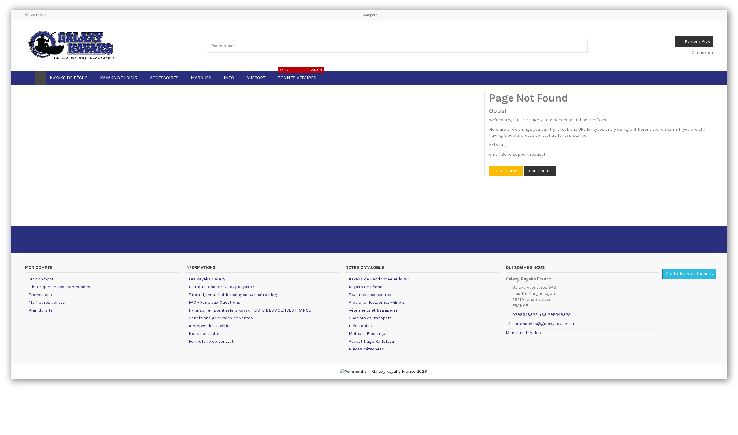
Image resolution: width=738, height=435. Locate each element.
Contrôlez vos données (689, 273)
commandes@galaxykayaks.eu (543, 323)
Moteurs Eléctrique (368, 333)
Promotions (40, 294)
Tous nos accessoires (370, 294)
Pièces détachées (366, 349)
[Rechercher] (581, 46)
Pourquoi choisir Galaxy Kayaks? (221, 286)
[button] (231, 78)
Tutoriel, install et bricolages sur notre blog (233, 294)
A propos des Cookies (210, 325)
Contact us (540, 170)
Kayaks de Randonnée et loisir (379, 279)
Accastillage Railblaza (371, 341)
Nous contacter (204, 333)
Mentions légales (523, 332)
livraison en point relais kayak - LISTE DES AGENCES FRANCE (250, 310)
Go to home (505, 170)
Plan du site (41, 310)
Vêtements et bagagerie (373, 310)
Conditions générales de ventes (221, 317)
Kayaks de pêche (365, 286)
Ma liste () (37, 15)
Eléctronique (362, 325)
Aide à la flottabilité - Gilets (377, 302)
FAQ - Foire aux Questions (214, 302)
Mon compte (41, 279)
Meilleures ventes (47, 302)
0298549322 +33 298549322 (541, 314)
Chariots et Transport (370, 317)
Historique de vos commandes (59, 286)
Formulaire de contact (211, 341)
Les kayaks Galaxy (207, 279)
